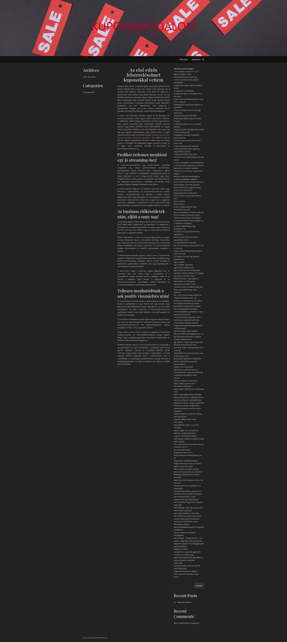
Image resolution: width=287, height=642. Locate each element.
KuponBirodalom (143, 26)
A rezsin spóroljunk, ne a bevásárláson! (189, 162)
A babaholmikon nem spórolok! (185, 77)
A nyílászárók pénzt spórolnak (185, 154)
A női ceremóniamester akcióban (186, 146)
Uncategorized (88, 92)
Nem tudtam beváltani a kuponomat (187, 516)
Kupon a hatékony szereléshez (186, 381)
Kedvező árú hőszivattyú (183, 367)
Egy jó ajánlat (179, 262)
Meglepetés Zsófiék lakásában (185, 461)
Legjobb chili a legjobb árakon (185, 436)
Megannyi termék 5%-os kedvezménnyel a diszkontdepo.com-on (188, 455)
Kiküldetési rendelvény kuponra (186, 370)
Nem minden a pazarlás (183, 510)
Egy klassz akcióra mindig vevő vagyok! (189, 273)
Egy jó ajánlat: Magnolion (183, 265)
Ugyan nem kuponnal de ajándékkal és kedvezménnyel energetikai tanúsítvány (188, 560)
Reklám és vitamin (181, 549)
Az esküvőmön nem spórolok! (185, 242)
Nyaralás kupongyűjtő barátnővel (186, 519)
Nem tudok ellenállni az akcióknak (186, 513)
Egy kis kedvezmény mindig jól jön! (187, 270)
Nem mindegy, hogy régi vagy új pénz (188, 508)
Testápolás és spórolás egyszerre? (187, 552)
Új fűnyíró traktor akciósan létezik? (187, 566)
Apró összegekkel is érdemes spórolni (188, 212)
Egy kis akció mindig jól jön (184, 267)
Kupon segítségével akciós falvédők (187, 394)
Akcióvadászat (179, 204)
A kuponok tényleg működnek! (185, 116)
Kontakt (196, 59)
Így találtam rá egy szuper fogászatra (188, 342)
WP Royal (104, 638)
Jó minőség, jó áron (181, 356)
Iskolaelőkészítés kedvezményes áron (188, 353)
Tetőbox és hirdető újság (184, 555)
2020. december (89, 77)
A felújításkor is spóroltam (184, 91)
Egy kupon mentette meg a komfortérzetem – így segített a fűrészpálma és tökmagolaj (186, 278)
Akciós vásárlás (179, 201)
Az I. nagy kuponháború (183, 602)
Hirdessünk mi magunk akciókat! (186, 323)
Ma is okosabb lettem (182, 450)
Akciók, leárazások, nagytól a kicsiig (187, 187)
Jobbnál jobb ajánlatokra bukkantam (187, 358)
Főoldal (183, 59)
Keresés (199, 586)
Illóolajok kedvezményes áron (185, 345)
